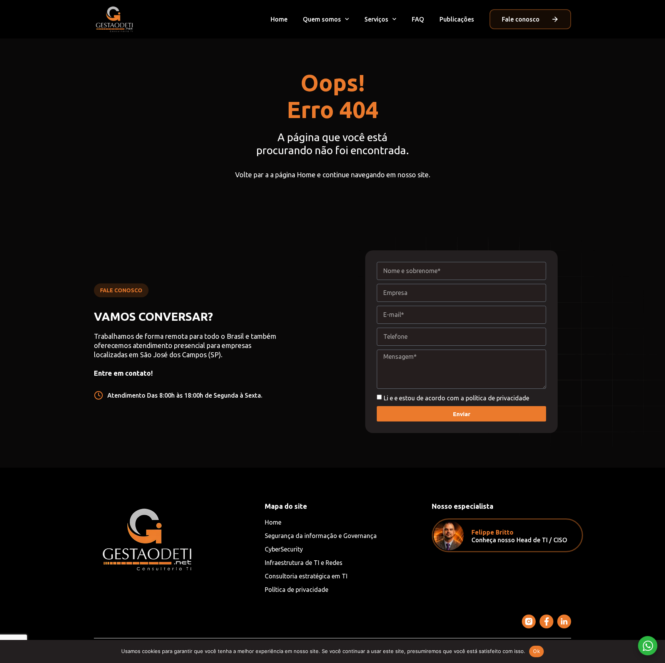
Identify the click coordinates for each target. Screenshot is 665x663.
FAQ (418, 19)
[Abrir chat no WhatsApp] (647, 645)
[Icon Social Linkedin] (564, 621)
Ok (536, 651)
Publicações (456, 19)
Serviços (376, 19)
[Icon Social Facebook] (546, 621)
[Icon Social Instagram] (529, 621)
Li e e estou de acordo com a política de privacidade (456, 397)
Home (279, 19)
